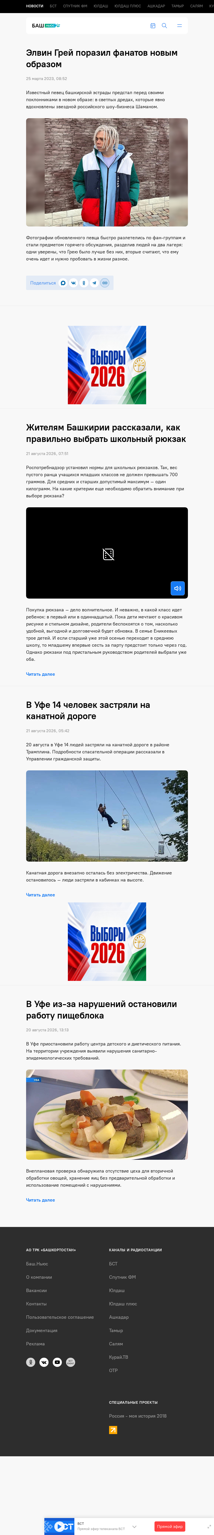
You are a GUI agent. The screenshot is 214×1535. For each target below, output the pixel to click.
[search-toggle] (164, 25)
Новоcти (34, 6)
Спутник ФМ (75, 6)
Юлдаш (101, 6)
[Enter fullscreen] (209, 1526)
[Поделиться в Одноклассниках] (83, 282)
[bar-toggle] (179, 25)
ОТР (113, 1370)
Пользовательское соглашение (60, 1317)
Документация (41, 1330)
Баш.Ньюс (37, 1264)
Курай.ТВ (118, 1357)
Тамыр (177, 6)
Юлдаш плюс (128, 6)
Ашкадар (156, 6)
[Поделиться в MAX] (63, 282)
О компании (39, 1277)
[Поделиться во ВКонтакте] (73, 282)
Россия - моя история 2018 (138, 1416)
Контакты (36, 1304)
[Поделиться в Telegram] (94, 282)
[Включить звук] (178, 588)
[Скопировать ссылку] (104, 282)
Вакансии (36, 1290)
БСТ (53, 6)
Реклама (35, 1344)
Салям (196, 6)
